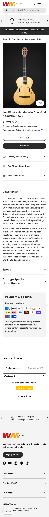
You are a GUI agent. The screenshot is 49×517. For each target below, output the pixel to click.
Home (5, 39)
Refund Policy (32, 508)
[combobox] (24, 10)
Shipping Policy (20, 508)
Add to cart (24, 138)
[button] (39, 4)
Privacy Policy (7, 508)
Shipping (16, 126)
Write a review (24, 388)
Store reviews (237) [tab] (35, 368)
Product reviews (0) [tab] (13, 368)
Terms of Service (23, 511)
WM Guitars (12, 504)
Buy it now (24, 146)
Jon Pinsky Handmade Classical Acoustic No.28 (25, 39)
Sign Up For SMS (12, 454)
